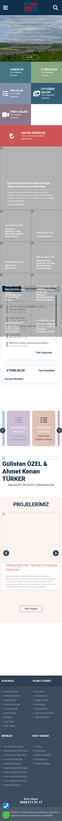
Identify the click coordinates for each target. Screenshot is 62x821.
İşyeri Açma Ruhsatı (44, 713)
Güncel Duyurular (12, 704)
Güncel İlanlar (10, 713)
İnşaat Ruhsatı (41, 700)
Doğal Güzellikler (42, 763)
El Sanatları (40, 751)
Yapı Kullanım (41, 696)
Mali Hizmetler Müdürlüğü (16, 751)
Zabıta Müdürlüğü (12, 785)
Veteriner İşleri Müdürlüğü (16, 768)
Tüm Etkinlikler (46, 370)
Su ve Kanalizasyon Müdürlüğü (16, 781)
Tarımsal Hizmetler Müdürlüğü (16, 755)
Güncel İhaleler (11, 709)
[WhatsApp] (6, 815)
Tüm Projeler (31, 608)
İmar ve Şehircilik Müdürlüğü (16, 776)
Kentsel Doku (41, 759)
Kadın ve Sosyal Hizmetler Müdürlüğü (16, 772)
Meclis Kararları (11, 691)
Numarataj (40, 704)
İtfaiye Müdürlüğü (12, 763)
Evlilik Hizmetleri (42, 717)
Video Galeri (9, 726)
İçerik (30, 57)
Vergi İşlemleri (41, 709)
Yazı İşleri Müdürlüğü (13, 746)
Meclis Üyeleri (10, 700)
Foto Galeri (9, 721)
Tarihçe (38, 746)
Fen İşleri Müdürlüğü (13, 759)
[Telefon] (6, 806)
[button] (7, 38)
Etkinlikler (8, 717)
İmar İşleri (39, 691)
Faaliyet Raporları (12, 696)
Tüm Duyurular (44, 352)
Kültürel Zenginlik (43, 755)
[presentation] (2, 430)
